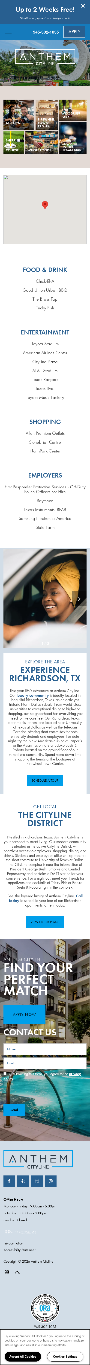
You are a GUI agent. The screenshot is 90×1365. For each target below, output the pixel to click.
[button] (83, 5)
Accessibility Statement (19, 1250)
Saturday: (10, 1213)
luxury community (33, 695)
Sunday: (9, 1220)
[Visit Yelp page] (23, 1181)
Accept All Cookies (22, 1356)
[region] (45, 1347)
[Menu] (8, 32)
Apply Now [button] (24, 1014)
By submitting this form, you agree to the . (42, 1076)
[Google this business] (37, 1181)
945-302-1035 (45, 1327)
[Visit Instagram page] (51, 1181)
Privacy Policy (13, 1243)
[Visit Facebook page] (9, 1181)
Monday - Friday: (15, 1206)
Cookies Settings (65, 1356)
